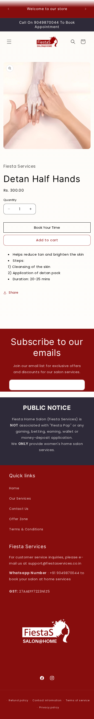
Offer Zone (18, 519)
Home (14, 488)
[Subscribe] (80, 385)
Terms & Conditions (26, 529)
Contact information (46, 700)
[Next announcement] (86, 9)
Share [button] (13, 292)
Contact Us (19, 508)
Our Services (20, 498)
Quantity (9, 200)
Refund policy (18, 700)
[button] (9, 42)
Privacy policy (49, 707)
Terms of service (77, 700)
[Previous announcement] (8, 9)
